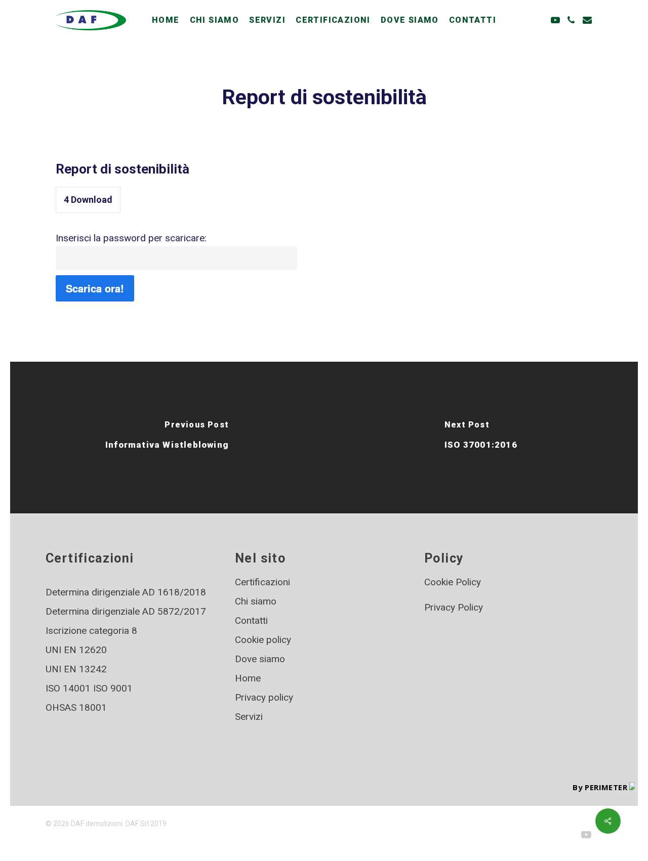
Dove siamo (260, 659)
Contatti (251, 620)
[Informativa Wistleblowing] (167, 437)
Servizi (249, 716)
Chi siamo (255, 601)
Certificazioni (262, 582)
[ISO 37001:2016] (481, 437)
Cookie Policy (452, 582)
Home (248, 678)
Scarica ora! (95, 288)
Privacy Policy (453, 607)
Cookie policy (263, 639)
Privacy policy (264, 697)
